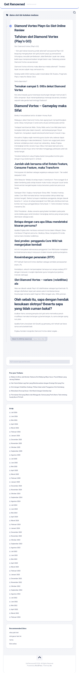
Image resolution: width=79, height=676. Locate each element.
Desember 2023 (16, 532)
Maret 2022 (15, 613)
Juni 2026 (14, 416)
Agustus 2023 (15, 547)
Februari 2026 (15, 432)
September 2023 (16, 544)
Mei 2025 (14, 466)
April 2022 (14, 609)
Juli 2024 (14, 505)
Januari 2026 (15, 435)
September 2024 (16, 497)
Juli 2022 (14, 598)
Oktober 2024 (15, 493)
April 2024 (14, 517)
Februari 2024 (15, 524)
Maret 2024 (15, 520)
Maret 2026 (15, 428)
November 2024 (16, 490)
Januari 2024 (15, 528)
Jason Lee (28, 339)
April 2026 (14, 424)
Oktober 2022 (15, 586)
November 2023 (16, 536)
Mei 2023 (14, 559)
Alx (51, 665)
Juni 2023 (14, 555)
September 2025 (16, 451)
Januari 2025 (15, 482)
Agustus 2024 (15, 501)
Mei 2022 (14, 605)
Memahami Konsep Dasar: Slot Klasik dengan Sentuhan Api (31, 391)
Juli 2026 (14, 412)
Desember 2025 (16, 439)
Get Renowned (14, 4)
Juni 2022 (14, 602)
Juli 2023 (14, 551)
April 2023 (14, 563)
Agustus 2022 (15, 594)
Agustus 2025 (15, 455)
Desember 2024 (16, 486)
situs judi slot (14, 632)
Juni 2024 (14, 509)
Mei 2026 (14, 420)
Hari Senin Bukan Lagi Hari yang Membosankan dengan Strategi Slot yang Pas (37, 383)
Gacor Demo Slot (38, 339)
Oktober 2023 (15, 540)
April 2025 (14, 470)
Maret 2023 (15, 567)
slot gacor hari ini (15, 636)
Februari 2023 (15, 571)
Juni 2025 (14, 463)
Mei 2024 (14, 513)
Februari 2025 (15, 478)
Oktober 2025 (15, 447)
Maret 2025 (15, 474)
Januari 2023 (15, 574)
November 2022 (16, 582)
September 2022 (16, 590)
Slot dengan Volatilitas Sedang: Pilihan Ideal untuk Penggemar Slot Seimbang (37, 387)
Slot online (13, 644)
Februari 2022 (15, 617)
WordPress (38, 665)
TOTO (11, 640)
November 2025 (16, 443)
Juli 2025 (14, 459)
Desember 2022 (16, 578)
